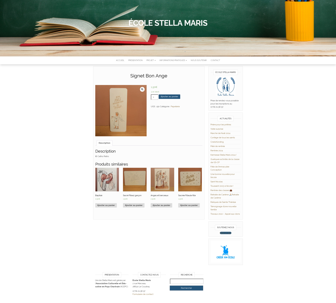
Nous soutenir (199, 60)
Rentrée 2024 (217, 150)
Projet (150, 60)
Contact (215, 60)
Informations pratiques (173, 60)
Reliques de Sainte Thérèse (223, 202)
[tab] (104, 143)
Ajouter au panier (169, 96)
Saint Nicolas (217, 181)
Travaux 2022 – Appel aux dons (225, 214)
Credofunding (217, 142)
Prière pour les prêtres (221, 124)
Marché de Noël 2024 (220, 133)
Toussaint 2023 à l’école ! (222, 186)
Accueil (120, 60)
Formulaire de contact (143, 294)
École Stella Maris (167, 23)
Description (104, 143)
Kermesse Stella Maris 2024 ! (223, 155)
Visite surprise (217, 129)
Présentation (135, 60)
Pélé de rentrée (218, 146)
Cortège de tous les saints (223, 137)
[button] (225, 233)
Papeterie (175, 106)
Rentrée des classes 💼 (221, 190)
